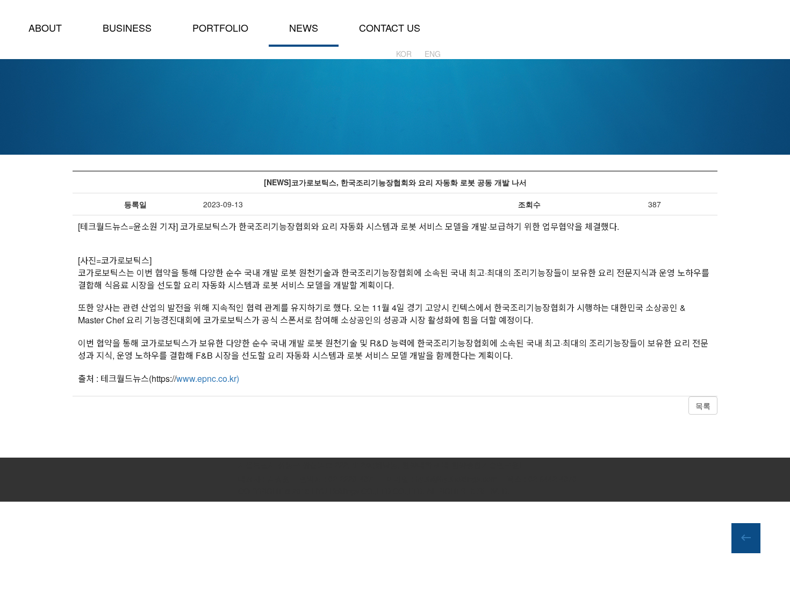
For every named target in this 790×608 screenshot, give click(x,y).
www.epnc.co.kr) (207, 378)
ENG (433, 53)
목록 (702, 405)
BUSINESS (127, 27)
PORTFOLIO (220, 27)
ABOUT (45, 27)
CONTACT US (389, 27)
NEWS (303, 27)
